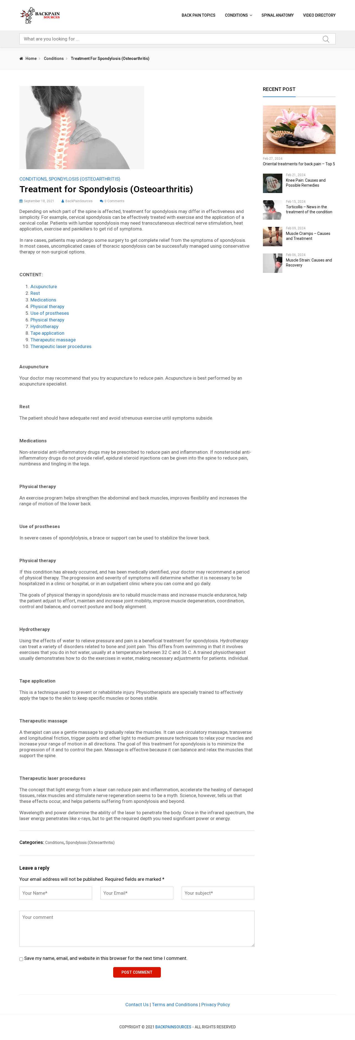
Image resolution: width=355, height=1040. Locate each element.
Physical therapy (47, 306)
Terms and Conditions (175, 1004)
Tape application (47, 333)
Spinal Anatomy (278, 15)
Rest (35, 293)
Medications (43, 300)
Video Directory (319, 15)
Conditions (236, 15)
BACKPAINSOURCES (173, 1027)
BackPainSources (79, 201)
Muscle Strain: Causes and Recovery (309, 262)
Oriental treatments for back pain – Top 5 (299, 164)
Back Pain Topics (198, 15)
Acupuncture (44, 286)
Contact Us (137, 1004)
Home (31, 58)
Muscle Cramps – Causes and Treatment (308, 236)
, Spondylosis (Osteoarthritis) (83, 179)
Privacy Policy (215, 1004)
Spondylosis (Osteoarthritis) (90, 842)
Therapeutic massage (53, 340)
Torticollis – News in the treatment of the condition (309, 209)
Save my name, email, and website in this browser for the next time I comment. (105, 958)
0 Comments (115, 201)
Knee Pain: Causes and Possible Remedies (306, 182)
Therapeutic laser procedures (61, 346)
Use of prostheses (50, 313)
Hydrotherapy (45, 326)
